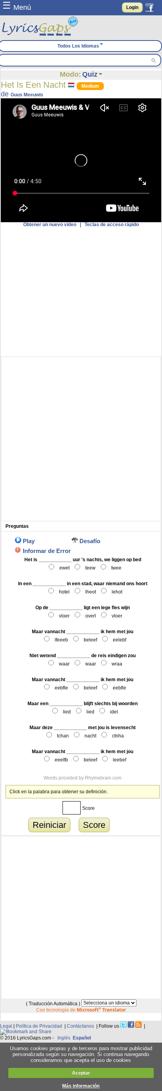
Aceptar (81, 1073)
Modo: (70, 74)
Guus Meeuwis (27, 95)
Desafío (89, 541)
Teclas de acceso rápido (112, 224)
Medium (90, 86)
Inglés (63, 1038)
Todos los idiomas (78, 46)
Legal (6, 1026)
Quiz (90, 74)
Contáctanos (80, 1026)
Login (132, 7)
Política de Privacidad (39, 1026)
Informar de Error (47, 550)
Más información (80, 1086)
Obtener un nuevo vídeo (49, 224)
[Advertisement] (81, 291)
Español (82, 1038)
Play (29, 541)
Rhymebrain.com (103, 778)
